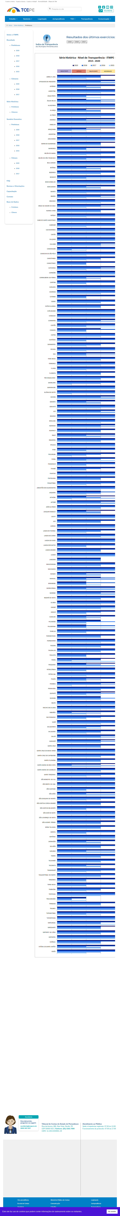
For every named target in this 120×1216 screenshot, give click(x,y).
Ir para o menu (10, 1)
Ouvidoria (20, 1207)
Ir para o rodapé (32, 1)
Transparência (87, 19)
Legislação (42, 19)
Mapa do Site (53, 1)
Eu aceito (112, 1211)
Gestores (27, 19)
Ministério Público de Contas (60, 1200)
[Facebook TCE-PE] (103, 7)
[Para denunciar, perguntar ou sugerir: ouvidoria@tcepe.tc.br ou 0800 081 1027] (22, 1124)
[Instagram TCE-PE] (111, 7)
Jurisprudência (58, 19)
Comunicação (104, 19)
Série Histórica (18, 25)
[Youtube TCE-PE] (107, 7)
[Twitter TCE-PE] (99, 7)
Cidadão (12, 19)
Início (10, 25)
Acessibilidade (42, 1)
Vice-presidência (23, 1200)
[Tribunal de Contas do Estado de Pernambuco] (20, 10)
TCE (72, 19)
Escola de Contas (23, 1203)
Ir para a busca (20, 1)
